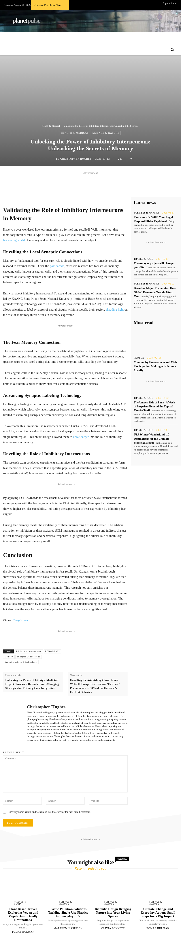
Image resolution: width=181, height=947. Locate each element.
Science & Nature (105, 133)
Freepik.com (20, 620)
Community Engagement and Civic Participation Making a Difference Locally (155, 366)
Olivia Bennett (113, 928)
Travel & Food (143, 259)
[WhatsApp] (113, 188)
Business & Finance (146, 213)
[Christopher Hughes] (52, 159)
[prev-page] (85, 942)
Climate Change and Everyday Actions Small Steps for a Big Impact (158, 912)
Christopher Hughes (75, 158)
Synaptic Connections (28, 657)
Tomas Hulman (23, 931)
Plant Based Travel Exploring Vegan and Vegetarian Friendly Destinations (23, 914)
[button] (172, 49)
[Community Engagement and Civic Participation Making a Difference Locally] (156, 341)
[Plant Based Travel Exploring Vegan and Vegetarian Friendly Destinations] (23, 889)
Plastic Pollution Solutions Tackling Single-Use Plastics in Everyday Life (68, 912)
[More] (123, 188)
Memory (9, 657)
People (139, 358)
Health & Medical (51, 125)
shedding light (115, 309)
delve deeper (81, 437)
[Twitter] (93, 188)
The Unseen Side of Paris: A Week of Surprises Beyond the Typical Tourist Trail (154, 406)
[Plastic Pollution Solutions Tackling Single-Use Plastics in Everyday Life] (68, 889)
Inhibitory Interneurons (28, 651)
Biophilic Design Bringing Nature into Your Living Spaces (113, 912)
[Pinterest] (103, 188)
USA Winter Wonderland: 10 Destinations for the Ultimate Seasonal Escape (151, 438)
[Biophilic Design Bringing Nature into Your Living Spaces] (113, 889)
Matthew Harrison (68, 928)
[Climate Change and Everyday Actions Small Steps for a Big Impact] (158, 889)
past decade (57, 266)
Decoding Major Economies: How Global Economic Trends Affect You (155, 292)
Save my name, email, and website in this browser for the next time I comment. (50, 811)
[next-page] (94, 942)
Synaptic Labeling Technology (21, 662)
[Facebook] (83, 188)
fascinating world (14, 240)
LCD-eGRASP (52, 651)
